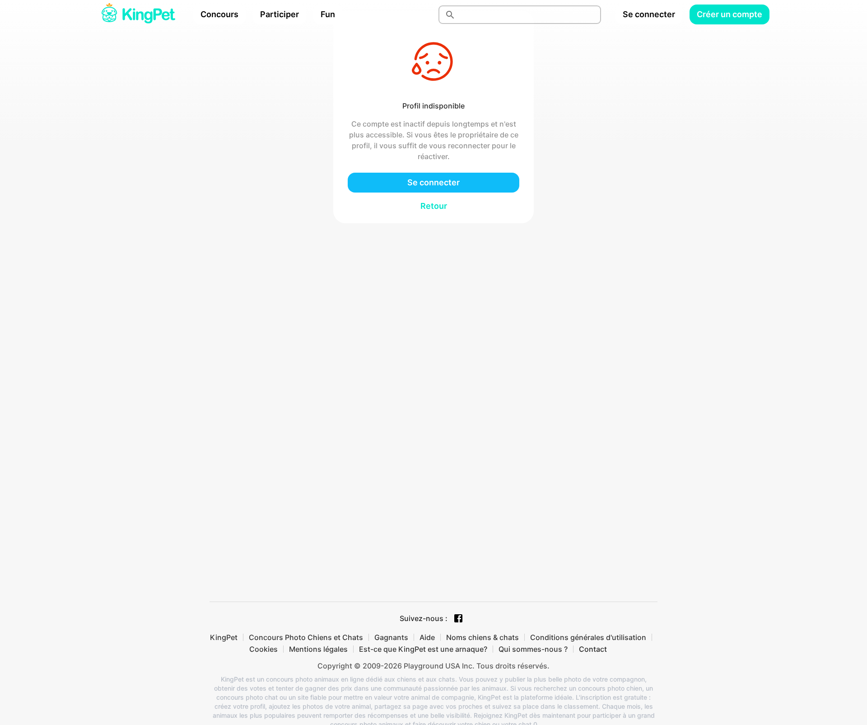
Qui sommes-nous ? (533, 649)
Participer (279, 14)
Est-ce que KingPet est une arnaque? (423, 649)
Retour (433, 206)
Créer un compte (729, 14)
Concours (219, 14)
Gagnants (391, 637)
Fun (328, 14)
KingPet (224, 637)
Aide (427, 637)
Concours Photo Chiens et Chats (306, 637)
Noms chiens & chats (482, 637)
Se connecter (649, 14)
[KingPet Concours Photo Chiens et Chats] (138, 14)
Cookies (263, 649)
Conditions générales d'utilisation (588, 637)
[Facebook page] (458, 618)
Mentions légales (318, 649)
